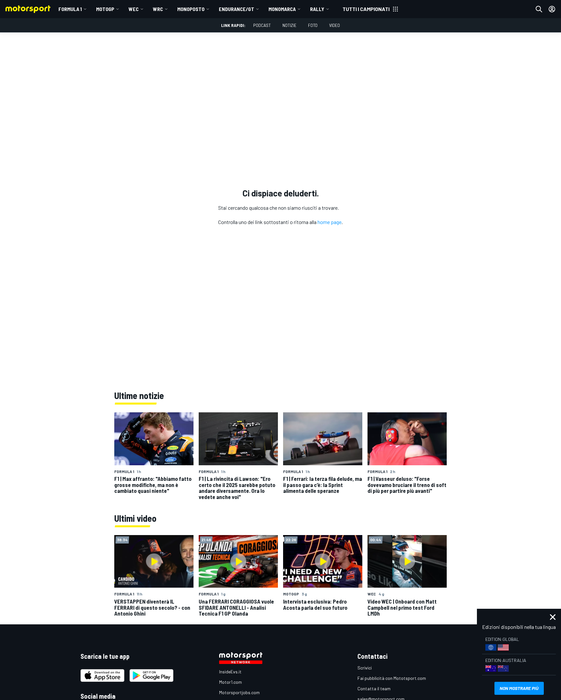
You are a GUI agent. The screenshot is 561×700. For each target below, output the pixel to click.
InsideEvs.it (230, 671)
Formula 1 (70, 9)
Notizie (289, 25)
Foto (313, 25)
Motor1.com (230, 682)
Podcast (262, 25)
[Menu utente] (551, 9)
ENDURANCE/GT (236, 9)
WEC (134, 9)
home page (330, 222)
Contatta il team (374, 688)
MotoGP (105, 9)
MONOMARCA (282, 9)
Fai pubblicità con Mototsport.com (391, 678)
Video (334, 25)
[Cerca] (538, 9)
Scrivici (364, 667)
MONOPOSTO (191, 9)
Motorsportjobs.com (239, 692)
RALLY (317, 9)
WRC (158, 9)
